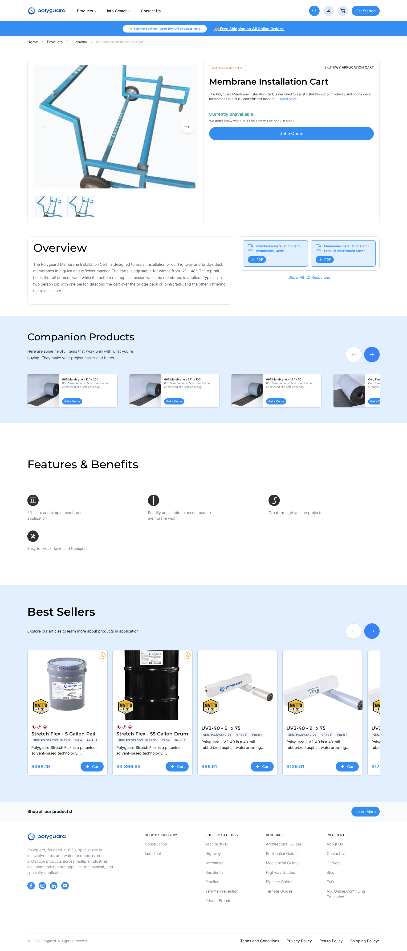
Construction (156, 844)
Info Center (117, 10)
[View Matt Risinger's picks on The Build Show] (40, 707)
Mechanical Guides (282, 863)
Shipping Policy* (365, 941)
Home (32, 42)
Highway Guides (280, 872)
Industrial (153, 853)
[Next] (187, 126)
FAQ (330, 881)
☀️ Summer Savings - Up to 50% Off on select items (164, 28)
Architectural (216, 844)
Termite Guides (279, 891)
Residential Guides (282, 853)
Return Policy (331, 941)
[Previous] (43, 126)
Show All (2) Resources (309, 277)
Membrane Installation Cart (119, 42)
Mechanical (215, 863)
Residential (214, 872)
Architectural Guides (284, 844)
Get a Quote (291, 133)
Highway (79, 42)
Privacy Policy (299, 941)
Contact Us (151, 10)
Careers (334, 863)
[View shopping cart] (343, 11)
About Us (335, 844)
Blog (330, 872)
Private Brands (218, 900)
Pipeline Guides (279, 881)
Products (85, 10)
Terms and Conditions (259, 941)
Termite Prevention (221, 891)
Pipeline (212, 881)
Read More (288, 99)
